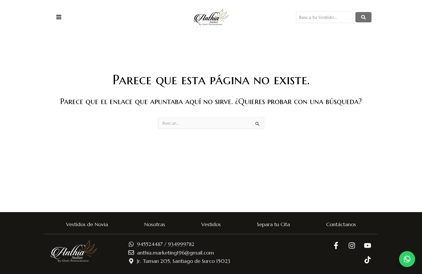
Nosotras (154, 224)
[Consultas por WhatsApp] (407, 259)
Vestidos (211, 224)
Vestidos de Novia (87, 224)
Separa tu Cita (273, 224)
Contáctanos (341, 224)
